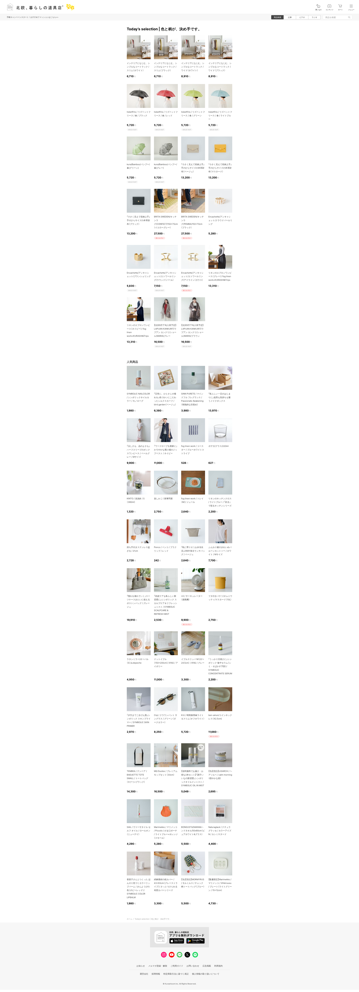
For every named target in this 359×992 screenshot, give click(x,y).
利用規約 (218, 966)
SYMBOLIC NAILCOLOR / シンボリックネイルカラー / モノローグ (138, 397)
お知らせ (140, 966)
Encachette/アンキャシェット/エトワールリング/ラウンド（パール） (165, 276)
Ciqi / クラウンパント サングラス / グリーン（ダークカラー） (165, 719)
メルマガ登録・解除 (157, 966)
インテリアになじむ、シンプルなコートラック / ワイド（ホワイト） (192, 67)
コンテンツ (329, 10)
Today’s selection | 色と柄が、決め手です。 (153, 919)
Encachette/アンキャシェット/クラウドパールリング (220, 220)
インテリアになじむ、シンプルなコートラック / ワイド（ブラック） (220, 67)
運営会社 (144, 973)
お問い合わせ (193, 966)
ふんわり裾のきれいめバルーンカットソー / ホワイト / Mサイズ (220, 551)
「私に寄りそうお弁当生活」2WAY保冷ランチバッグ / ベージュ (193, 551)
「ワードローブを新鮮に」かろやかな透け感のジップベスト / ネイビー (165, 450)
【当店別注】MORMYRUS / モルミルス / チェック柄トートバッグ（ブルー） (192, 883)
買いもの (318, 10)
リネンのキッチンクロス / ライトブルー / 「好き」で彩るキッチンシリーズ (220, 502)
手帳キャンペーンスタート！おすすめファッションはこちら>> (32, 17)
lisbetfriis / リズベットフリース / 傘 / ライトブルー (220, 115)
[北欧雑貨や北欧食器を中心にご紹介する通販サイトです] (39, 7)
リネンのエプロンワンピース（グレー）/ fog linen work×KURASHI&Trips (220, 276)
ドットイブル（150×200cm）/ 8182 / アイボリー (166, 663)
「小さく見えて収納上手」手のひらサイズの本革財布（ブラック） (138, 220)
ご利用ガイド (177, 966)
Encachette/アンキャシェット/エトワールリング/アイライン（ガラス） (192, 276)
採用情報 (156, 973)
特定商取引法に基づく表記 (176, 973)
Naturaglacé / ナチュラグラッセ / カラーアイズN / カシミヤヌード (219, 831)
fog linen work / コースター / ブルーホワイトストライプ (192, 450)
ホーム (129, 919)
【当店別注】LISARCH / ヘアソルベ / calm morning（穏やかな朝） (220, 775)
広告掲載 (206, 966)
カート (340, 10)
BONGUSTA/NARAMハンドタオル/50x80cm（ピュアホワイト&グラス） (193, 831)
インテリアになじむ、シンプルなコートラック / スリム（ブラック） (165, 67)
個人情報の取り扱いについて (205, 973)
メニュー (351, 10)
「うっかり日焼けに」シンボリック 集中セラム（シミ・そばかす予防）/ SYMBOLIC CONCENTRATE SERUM (220, 666)
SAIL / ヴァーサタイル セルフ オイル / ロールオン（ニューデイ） (138, 831)
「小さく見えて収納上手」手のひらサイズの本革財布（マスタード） (220, 168)
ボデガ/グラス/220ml (218, 446)
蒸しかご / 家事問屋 (163, 498)
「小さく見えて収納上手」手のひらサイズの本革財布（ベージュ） (192, 168)
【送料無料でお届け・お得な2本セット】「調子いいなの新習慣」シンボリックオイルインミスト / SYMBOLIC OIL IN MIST (192, 778)
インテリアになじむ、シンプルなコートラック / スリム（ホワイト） (138, 67)
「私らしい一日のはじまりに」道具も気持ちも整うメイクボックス (219, 397)
